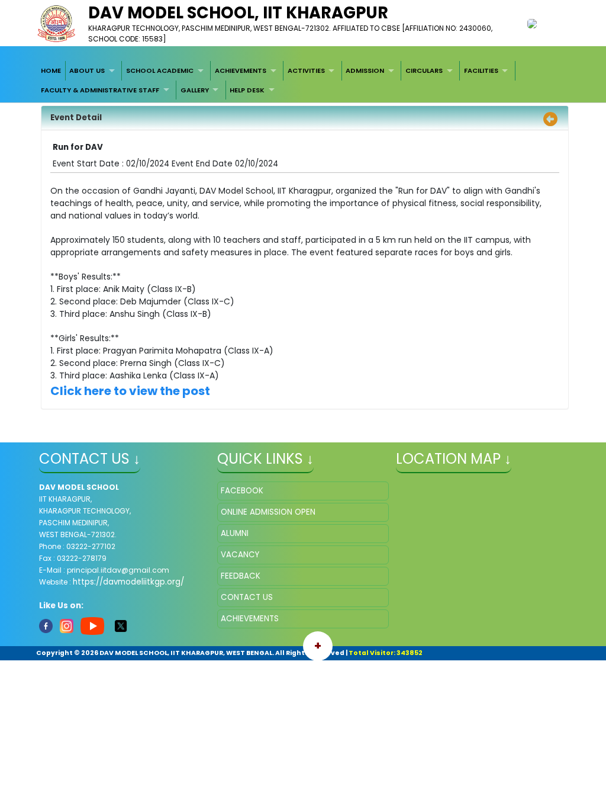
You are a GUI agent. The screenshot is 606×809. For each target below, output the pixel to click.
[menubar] (303, 80)
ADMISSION (365, 70)
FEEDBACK (240, 576)
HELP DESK (247, 90)
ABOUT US (87, 70)
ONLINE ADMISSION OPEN (268, 512)
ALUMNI (235, 533)
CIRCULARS (424, 70)
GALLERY (194, 90)
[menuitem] (51, 70)
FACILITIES (481, 70)
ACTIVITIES (306, 70)
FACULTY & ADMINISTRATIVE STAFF (100, 90)
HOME (51, 70)
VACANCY (240, 554)
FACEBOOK (242, 490)
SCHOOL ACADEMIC (160, 70)
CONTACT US (247, 597)
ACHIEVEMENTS (240, 70)
